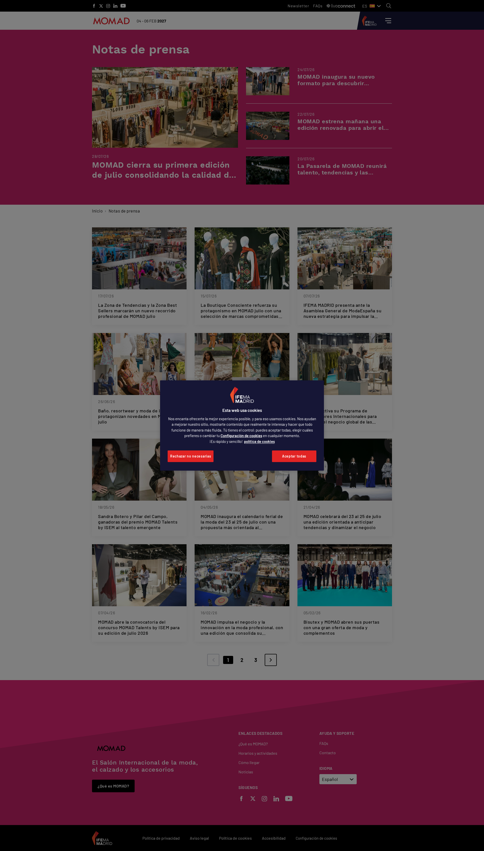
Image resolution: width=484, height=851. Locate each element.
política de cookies (259, 441)
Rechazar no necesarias (190, 456)
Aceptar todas (294, 456)
